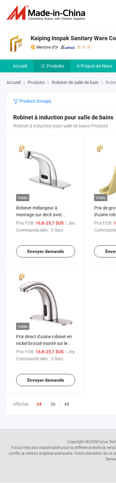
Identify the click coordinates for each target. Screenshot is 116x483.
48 (66, 404)
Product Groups (34, 101)
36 (52, 404)
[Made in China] (47, 12)
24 (39, 404)
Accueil (20, 66)
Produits (55, 66)
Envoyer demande (45, 251)
